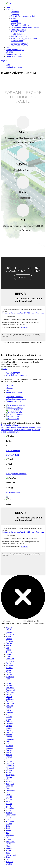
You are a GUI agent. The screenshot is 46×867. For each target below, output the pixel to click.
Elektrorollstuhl (17, 41)
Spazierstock (16, 23)
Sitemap (16, 425)
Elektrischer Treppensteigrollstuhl (24, 38)
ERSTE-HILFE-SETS (19, 45)
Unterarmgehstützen (18, 29)
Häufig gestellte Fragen (15, 50)
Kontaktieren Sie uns (14, 56)
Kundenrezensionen (13, 54)
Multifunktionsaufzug (19, 43)
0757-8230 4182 (12, 455)
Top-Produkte (6, 425)
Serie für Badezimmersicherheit (23, 16)
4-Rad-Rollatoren (17, 32)
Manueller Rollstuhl (8, 427)
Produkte (9, 9)
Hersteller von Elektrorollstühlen (29, 427)
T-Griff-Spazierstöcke (19, 36)
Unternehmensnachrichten (16, 399)
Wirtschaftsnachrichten (14, 397)
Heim (8, 7)
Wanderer (14, 21)
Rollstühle (15, 12)
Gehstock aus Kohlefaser (20, 25)
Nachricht (9, 47)
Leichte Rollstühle (18, 34)
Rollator (14, 18)
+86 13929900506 (13, 373)
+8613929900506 (13, 492)
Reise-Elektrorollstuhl (22, 430)
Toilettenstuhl (13, 432)
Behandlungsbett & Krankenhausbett (25, 27)
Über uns (9, 52)
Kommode (15, 14)
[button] (23, 277)
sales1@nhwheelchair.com (16, 375)
